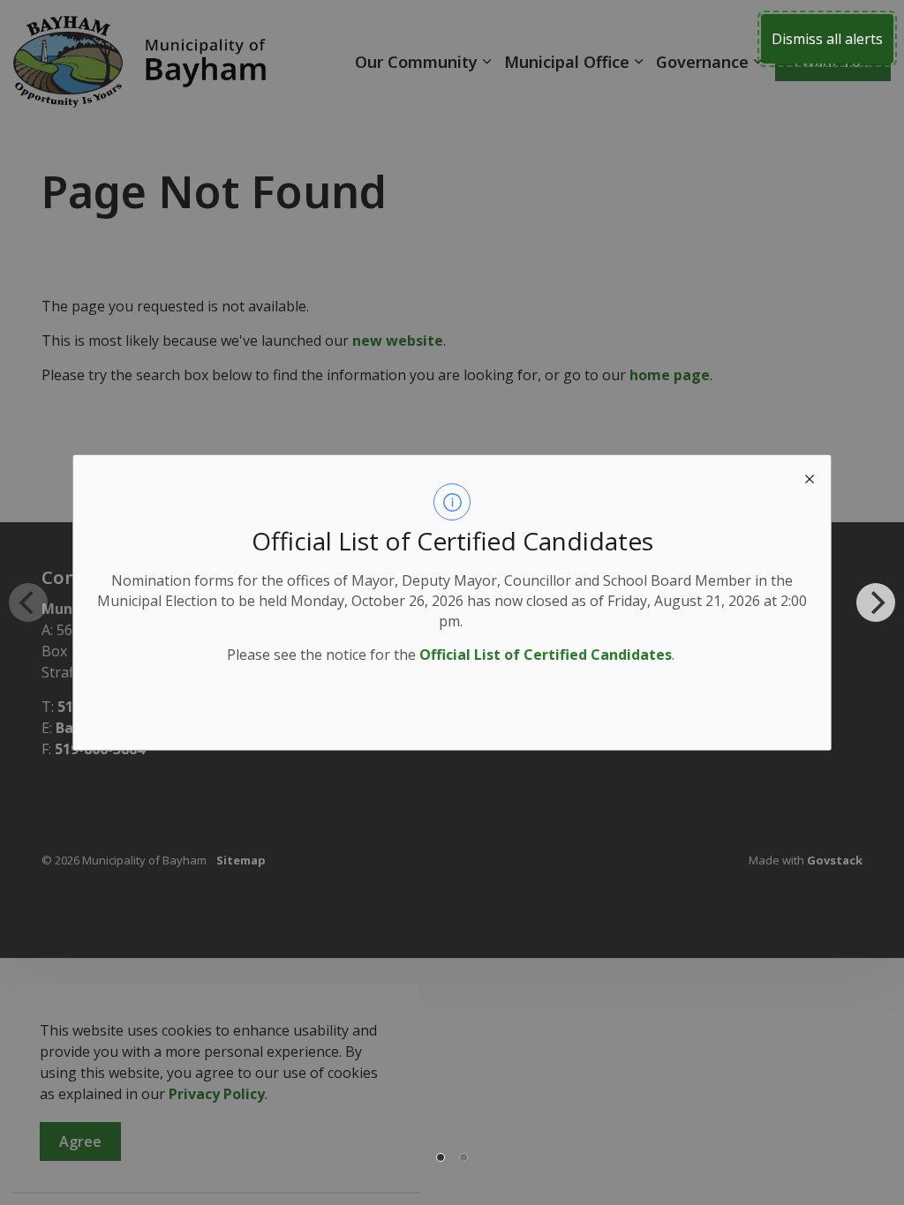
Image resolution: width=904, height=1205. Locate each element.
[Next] (875, 602)
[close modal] (809, 476)
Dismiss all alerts (827, 39)
